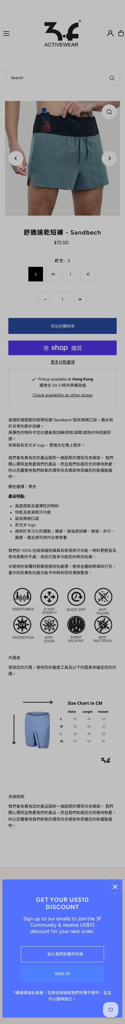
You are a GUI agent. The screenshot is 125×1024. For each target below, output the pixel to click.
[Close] (115, 887)
